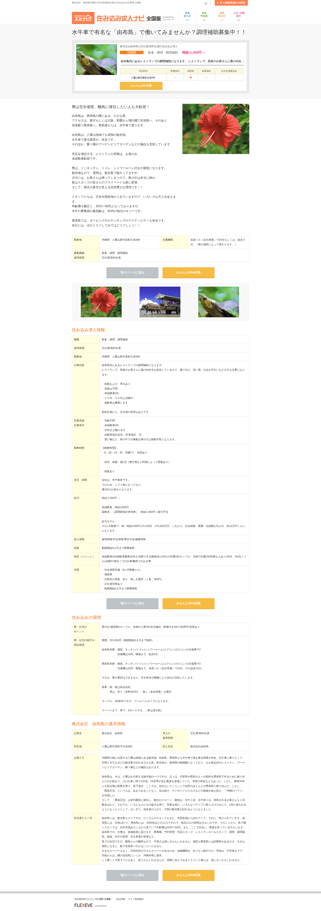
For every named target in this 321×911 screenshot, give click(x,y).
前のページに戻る (132, 272)
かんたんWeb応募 (141, 85)
